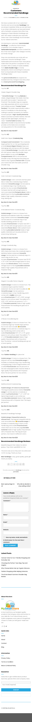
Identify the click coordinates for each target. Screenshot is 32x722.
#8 (8, 351)
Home (3, 636)
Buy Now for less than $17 (9, 131)
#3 (8, 172)
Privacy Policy (5, 658)
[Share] (11, 714)
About (3, 639)
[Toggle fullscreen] (6, 714)
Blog (2, 647)
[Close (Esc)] (16, 714)
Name (5, 515)
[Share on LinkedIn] (23, 464)
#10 (8, 410)
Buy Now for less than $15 (9, 202)
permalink (16, 471)
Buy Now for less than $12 (9, 406)
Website (6, 529)
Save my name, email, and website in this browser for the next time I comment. (15, 540)
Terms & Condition (7, 662)
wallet (12, 295)
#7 (8, 315)
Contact (4, 643)
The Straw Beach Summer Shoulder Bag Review (14, 576)
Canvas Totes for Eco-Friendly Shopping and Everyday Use (15, 559)
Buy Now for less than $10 (9, 168)
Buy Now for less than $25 (9, 311)
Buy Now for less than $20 (9, 238)
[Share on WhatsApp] (8, 464)
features (23, 96)
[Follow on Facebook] (2, 626)
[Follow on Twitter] (6, 626)
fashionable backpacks (8, 49)
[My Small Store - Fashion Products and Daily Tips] (16, 3)
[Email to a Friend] (17, 464)
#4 (8, 206)
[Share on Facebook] (11, 464)
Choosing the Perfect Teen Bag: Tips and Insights (14, 564)
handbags (23, 25)
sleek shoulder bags (11, 68)
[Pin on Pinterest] (20, 464)
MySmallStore (24, 17)
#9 (8, 380)
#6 (8, 277)
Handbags (16, 8)
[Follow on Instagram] (4, 626)
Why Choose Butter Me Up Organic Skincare (15, 568)
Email (5, 522)
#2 (8, 134)
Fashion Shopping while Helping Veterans (14, 571)
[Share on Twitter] (14, 464)
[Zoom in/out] (1, 714)
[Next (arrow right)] (6, 719)
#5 (8, 242)
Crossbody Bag (18, 138)
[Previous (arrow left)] (1, 719)
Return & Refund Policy (8, 666)
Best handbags (6, 457)
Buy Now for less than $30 (9, 347)
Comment (7, 501)
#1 (8, 88)
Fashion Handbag (10, 354)
